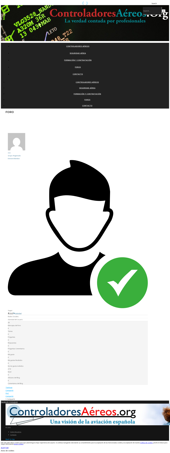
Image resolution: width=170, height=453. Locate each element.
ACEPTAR (5, 448)
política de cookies (146, 443)
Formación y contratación (78, 60)
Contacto (78, 74)
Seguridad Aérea (78, 53)
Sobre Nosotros (15, 432)
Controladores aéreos (77, 46)
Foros (78, 67)
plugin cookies (18, 444)
